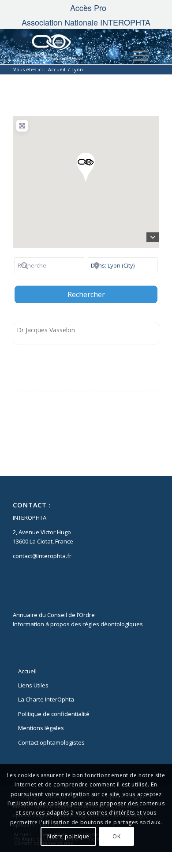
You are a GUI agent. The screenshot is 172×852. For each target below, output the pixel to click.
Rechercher (97, 294)
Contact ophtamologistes (51, 742)
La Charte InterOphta (46, 699)
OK (116, 836)
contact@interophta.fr (42, 556)
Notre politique (68, 836)
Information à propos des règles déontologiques (78, 624)
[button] (85, 167)
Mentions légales (41, 728)
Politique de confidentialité (54, 714)
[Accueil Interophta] (71, 46)
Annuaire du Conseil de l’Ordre (54, 615)
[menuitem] (88, 7)
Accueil (27, 671)
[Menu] (136, 55)
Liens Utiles (33, 685)
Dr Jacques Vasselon (46, 330)
